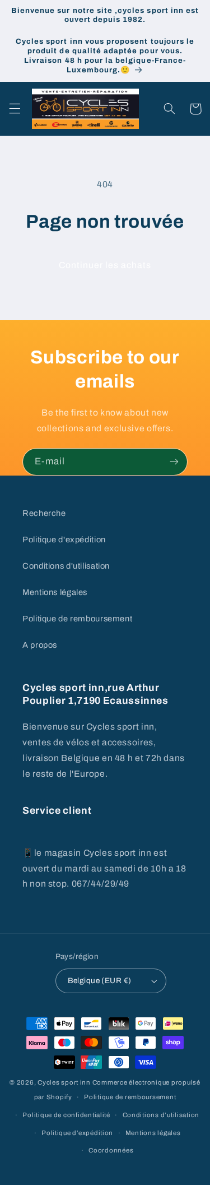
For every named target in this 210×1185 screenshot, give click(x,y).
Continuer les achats (105, 265)
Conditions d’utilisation (161, 1115)
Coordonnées (110, 1150)
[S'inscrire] (174, 462)
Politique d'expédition (64, 539)
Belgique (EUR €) (100, 980)
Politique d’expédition (77, 1132)
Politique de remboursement (77, 618)
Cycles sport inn (64, 1082)
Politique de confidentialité (66, 1115)
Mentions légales (54, 592)
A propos (39, 644)
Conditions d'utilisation (66, 565)
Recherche (44, 513)
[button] (14, 109)
